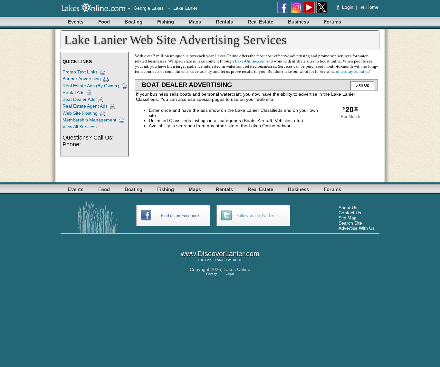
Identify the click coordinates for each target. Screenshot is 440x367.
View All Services (79, 126)
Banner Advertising (81, 78)
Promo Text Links (80, 71)
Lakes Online (237, 269)
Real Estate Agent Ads (85, 106)
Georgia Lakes (149, 8)
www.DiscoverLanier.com (220, 254)
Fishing (165, 21)
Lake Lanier (185, 8)
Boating (133, 21)
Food (104, 21)
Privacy (211, 273)
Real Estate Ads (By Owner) (90, 85)
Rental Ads (73, 92)
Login (348, 7)
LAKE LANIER (216, 260)
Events (75, 21)
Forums (332, 21)
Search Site (350, 223)
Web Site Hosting (80, 113)
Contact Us (350, 212)
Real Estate (260, 21)
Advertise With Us (357, 228)
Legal (229, 273)
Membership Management (89, 119)
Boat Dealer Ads (78, 99)
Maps (195, 21)
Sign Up (362, 85)
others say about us (352, 71)
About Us (348, 207)
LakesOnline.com (250, 61)
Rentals (224, 21)
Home (372, 7)
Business (298, 21)
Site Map (348, 217)
